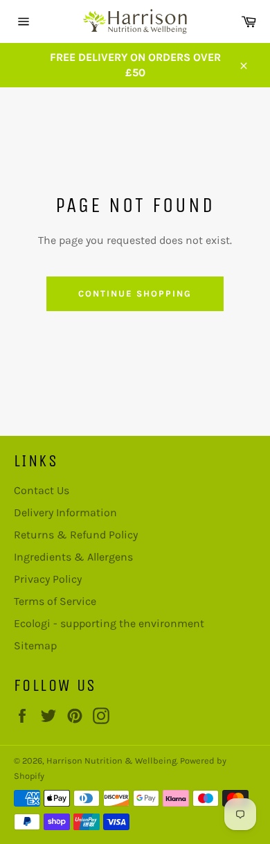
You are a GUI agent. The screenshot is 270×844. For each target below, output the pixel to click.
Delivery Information (65, 512)
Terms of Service (55, 601)
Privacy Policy (48, 579)
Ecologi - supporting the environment (109, 623)
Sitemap (35, 645)
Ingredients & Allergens (73, 556)
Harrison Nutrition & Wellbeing (111, 760)
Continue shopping (134, 293)
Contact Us (41, 490)
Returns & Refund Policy (76, 534)
